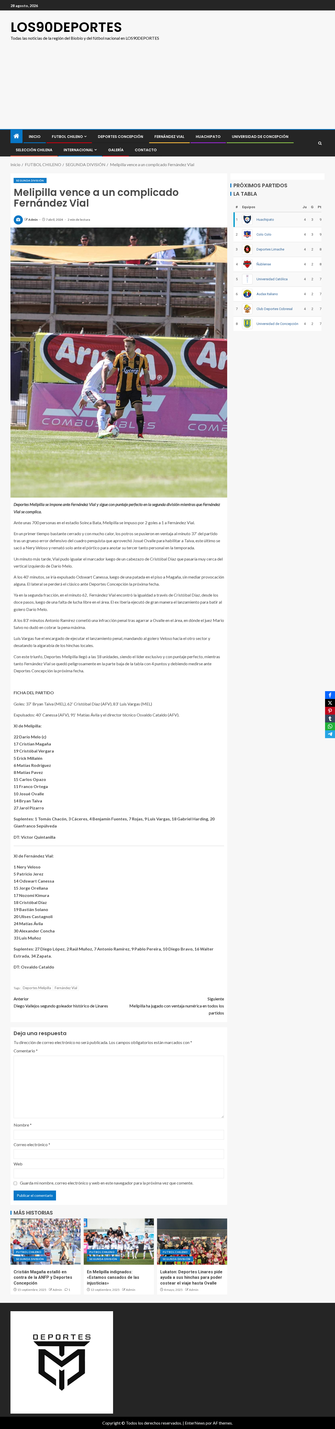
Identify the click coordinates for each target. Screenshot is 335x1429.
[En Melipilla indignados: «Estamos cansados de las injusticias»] (119, 1241)
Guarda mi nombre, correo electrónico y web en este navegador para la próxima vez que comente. (106, 1182)
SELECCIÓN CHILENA (34, 150)
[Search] (320, 143)
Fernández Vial (169, 136)
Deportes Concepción (120, 136)
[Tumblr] (330, 718)
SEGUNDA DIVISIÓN (30, 180)
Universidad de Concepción (260, 136)
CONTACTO (146, 150)
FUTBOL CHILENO (67, 136)
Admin (33, 219)
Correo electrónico (32, 1144)
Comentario (26, 1050)
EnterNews (195, 1422)
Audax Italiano (267, 294)
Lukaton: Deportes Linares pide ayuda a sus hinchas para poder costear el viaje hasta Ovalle (191, 1277)
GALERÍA (116, 150)
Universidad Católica (272, 279)
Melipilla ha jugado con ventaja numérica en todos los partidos (176, 1005)
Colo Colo (263, 234)
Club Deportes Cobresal (274, 309)
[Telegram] (330, 734)
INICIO (35, 136)
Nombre (23, 1124)
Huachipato (208, 136)
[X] (330, 703)
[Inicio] (16, 136)
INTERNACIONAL (78, 150)
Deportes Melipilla (37, 988)
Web (18, 1163)
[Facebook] (330, 695)
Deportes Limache (270, 249)
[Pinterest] (330, 711)
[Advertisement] (167, 89)
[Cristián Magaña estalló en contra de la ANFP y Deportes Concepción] (45, 1241)
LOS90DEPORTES (66, 27)
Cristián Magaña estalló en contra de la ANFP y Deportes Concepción (43, 1277)
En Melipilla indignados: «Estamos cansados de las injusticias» (113, 1277)
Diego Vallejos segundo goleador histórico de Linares (61, 1002)
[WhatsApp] (330, 726)
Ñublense (263, 264)
